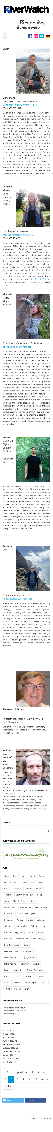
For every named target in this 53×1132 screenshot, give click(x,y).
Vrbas (30, 920)
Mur (23, 876)
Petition (20, 920)
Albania (40, 920)
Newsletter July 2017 (12, 1013)
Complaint (18, 970)
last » (8, 1086)
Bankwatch (9, 913)
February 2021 (9, 1058)
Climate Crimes (20, 901)
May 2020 (7, 1030)
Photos (30, 932)
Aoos (6, 982)
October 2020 (9, 1048)
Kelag (18, 976)
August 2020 (8, 1041)
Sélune (34, 926)
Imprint (47, 1118)
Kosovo (28, 976)
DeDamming (9, 907)
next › (44, 1079)
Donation (25, 964)
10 (35, 1079)
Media (39, 888)
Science (42, 876)
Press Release (10, 882)
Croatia (7, 932)
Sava (6, 888)
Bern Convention (11, 945)
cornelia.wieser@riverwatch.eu (18, 234)
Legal (6, 970)
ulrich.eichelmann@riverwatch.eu (20, 104)
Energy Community (35, 970)
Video (32, 876)
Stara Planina (10, 964)
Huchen (7, 976)
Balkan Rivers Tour (24, 894)
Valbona (8, 926)
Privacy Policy (36, 1118)
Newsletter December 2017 (15, 1010)
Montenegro (30, 982)
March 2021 (8, 1062)
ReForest (17, 982)
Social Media (10, 957)
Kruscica (8, 938)
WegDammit (25, 907)
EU (40, 882)
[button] (13, 1100)
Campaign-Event (27, 957)
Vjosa (6, 876)
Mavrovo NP (21, 926)
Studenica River (21, 989)
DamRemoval (41, 907)
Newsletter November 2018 (15, 1007)
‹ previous (21, 1072)
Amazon (8, 894)
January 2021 (9, 1055)
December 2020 (10, 1051)
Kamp (40, 894)
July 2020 (7, 1037)
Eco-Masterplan (11, 951)
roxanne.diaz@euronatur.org (17, 598)
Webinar (39, 976)
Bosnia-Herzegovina (27, 913)
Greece (44, 982)
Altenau (28, 888)
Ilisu (15, 876)
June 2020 (7, 1034)
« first (8, 1072)
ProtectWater (22, 938)
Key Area (19, 932)
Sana (6, 901)
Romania (8, 920)
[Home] (26, 9)
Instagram (27, 951)
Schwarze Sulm (28, 882)
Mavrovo (17, 888)
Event (40, 932)
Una (43, 926)
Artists (7, 989)
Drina (33, 901)
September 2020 (10, 1044)
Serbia (27, 945)
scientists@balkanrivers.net (17, 346)
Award (36, 964)
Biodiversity (37, 938)
